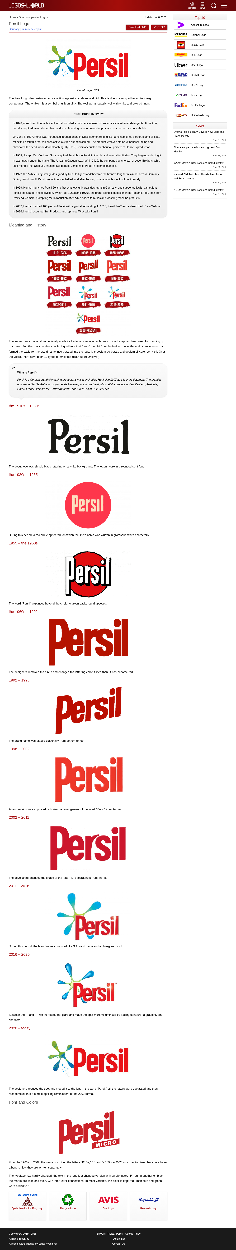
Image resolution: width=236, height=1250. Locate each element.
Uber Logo (197, 64)
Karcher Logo (198, 34)
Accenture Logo (200, 24)
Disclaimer (119, 1238)
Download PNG (137, 27)
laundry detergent (31, 29)
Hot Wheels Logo (200, 115)
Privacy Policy (115, 1233)
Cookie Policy (133, 1233)
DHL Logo (196, 54)
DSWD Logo (198, 75)
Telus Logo (197, 95)
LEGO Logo (197, 44)
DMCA (101, 1233)
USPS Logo (197, 85)
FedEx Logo (198, 105)
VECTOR (159, 27)
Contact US (118, 1243)
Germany (14, 29)
